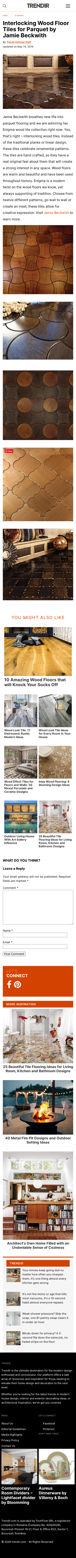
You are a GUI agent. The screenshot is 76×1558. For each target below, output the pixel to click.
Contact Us (8, 1446)
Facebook (48, 1423)
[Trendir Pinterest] (17, 985)
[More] (69, 9)
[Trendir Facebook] (9, 985)
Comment (10, 888)
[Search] (4, 6)
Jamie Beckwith (56, 213)
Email (7, 942)
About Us (7, 1423)
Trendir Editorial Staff (19, 41)
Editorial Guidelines (13, 1429)
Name (8, 930)
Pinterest (48, 1429)
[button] (38, 82)
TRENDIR (38, 6)
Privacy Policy (10, 1440)
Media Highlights (11, 1434)
